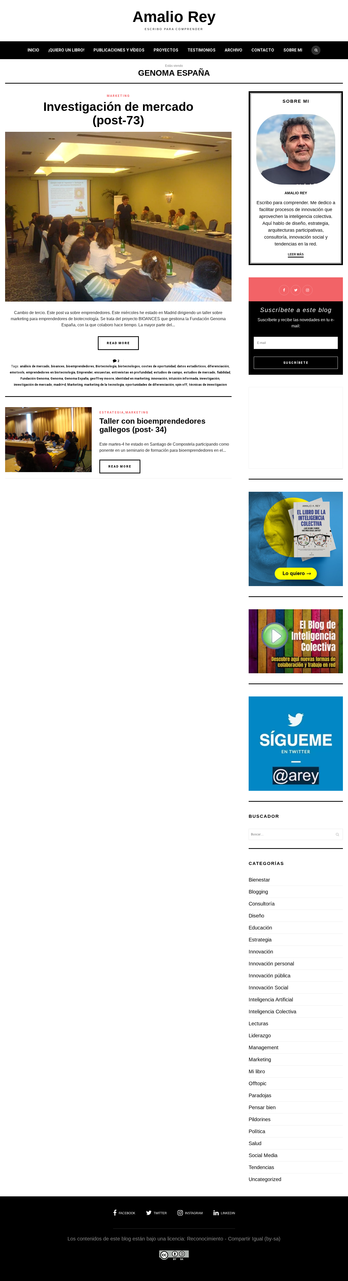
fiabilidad (223, 372)
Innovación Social (268, 987)
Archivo (233, 50)
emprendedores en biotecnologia (50, 372)
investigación (209, 378)
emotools (17, 372)
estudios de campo (168, 372)
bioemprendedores (80, 366)
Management (263, 1047)
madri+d (59, 384)
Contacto (262, 50)
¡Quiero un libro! (66, 50)
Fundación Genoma (34, 378)
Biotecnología (106, 366)
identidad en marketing (132, 378)
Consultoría (262, 904)
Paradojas (260, 1095)
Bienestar (259, 880)
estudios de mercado (199, 372)
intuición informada (183, 378)
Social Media (263, 1155)
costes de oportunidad (158, 366)
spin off (181, 384)
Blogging (258, 892)
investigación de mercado (33, 384)
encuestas (102, 372)
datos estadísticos (191, 366)
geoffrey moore (102, 378)
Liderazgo (260, 1035)
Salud (255, 1143)
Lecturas (258, 1023)
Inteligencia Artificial (271, 999)
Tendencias (261, 1167)
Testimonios (202, 50)
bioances (57, 366)
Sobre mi (292, 50)
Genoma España (76, 378)
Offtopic (257, 1083)
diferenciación (218, 366)
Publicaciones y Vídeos (118, 50)
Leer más (296, 254)
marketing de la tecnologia (104, 384)
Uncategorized (265, 1179)
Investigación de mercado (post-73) (118, 113)
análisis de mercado (34, 366)
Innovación (261, 951)
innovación (159, 378)
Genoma (56, 378)
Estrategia (111, 412)
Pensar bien (262, 1107)
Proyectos (166, 50)
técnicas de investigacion (208, 384)
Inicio (33, 50)
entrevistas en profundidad (132, 372)
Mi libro (257, 1071)
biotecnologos (129, 366)
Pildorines (260, 1119)
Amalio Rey (174, 16)
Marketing (118, 96)
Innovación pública (269, 975)
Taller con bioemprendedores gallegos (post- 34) (152, 425)
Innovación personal (271, 963)
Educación (260, 927)
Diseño (256, 915)
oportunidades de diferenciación (149, 384)
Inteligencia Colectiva (272, 1011)
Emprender (85, 372)
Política (257, 1131)
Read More (118, 343)
